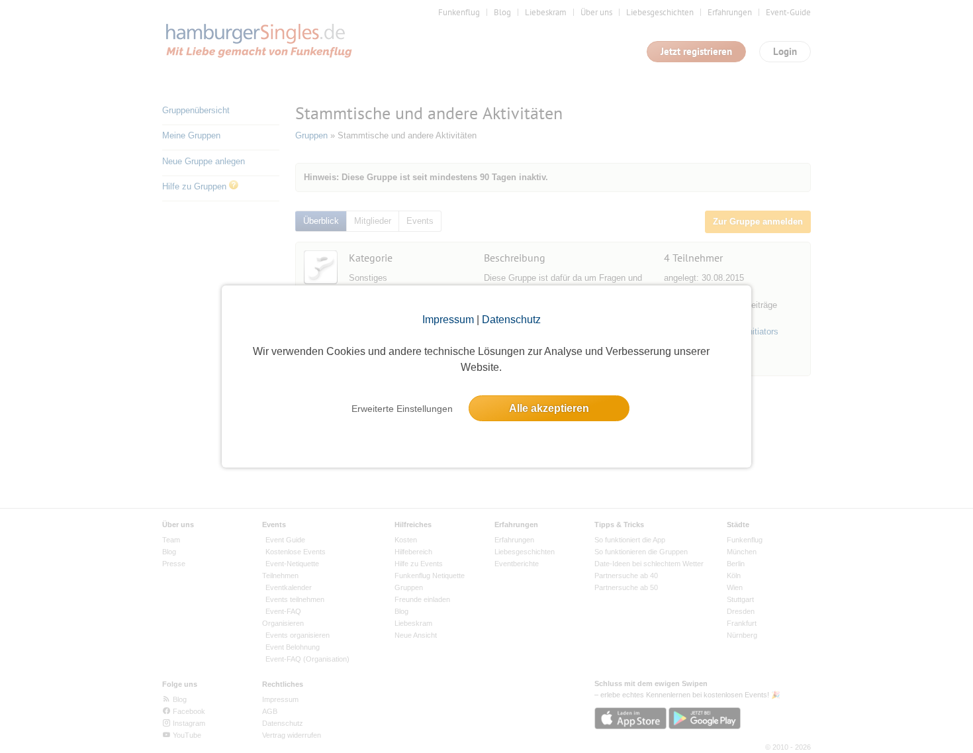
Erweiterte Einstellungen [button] (402, 408)
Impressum (448, 319)
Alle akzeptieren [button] (549, 408)
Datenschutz (511, 319)
